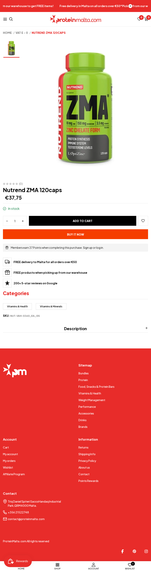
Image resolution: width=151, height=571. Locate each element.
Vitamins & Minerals (51, 306)
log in (99, 247)
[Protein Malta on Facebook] (122, 551)
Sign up (87, 247)
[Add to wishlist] (143, 221)
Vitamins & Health (17, 306)
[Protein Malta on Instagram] (146, 551)
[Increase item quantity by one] (23, 221)
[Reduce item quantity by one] (7, 221)
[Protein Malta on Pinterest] (134, 551)
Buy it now (75, 234)
